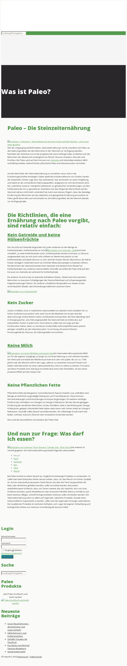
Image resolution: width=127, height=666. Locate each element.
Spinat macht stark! (16, 651)
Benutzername (8, 536)
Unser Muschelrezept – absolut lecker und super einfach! (18, 626)
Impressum (23, 656)
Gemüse (18, 461)
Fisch (16, 458)
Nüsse (17, 471)
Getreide (54, 160)
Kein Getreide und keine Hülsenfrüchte (33, 237)
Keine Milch (20, 345)
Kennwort (5, 543)
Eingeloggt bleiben (13, 550)
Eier (15, 464)
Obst (16, 468)
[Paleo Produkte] (15, 603)
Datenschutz (36, 656)
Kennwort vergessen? (11, 553)
